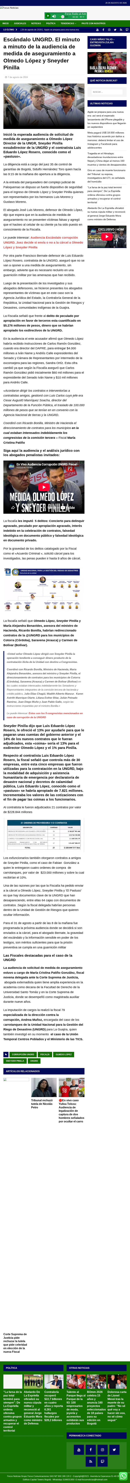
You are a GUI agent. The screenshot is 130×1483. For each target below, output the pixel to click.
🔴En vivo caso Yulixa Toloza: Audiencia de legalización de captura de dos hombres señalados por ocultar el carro (71, 1111)
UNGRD (34, 1061)
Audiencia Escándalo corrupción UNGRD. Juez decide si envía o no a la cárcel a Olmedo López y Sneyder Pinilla (43, 242)
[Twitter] (115, 30)
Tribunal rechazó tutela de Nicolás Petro (42, 1104)
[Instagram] (109, 30)
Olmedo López (64, 1054)
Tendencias (67, 23)
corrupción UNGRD (23, 1054)
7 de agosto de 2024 (18, 77)
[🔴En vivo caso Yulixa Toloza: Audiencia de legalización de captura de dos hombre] (71, 1087)
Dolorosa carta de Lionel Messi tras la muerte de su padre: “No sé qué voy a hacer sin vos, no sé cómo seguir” (116, 1406)
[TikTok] (121, 30)
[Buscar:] (107, 92)
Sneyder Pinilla (15, 1061)
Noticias (36, 23)
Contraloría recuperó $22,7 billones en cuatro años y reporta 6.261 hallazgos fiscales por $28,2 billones (53, 1406)
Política (51, 23)
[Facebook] (103, 30)
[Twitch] (127, 30)
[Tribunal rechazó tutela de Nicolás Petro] (44, 1087)
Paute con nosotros (93, 23)
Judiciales (20, 23)
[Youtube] (97, 30)
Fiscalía (45, 1054)
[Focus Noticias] (9, 7)
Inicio (6, 23)
